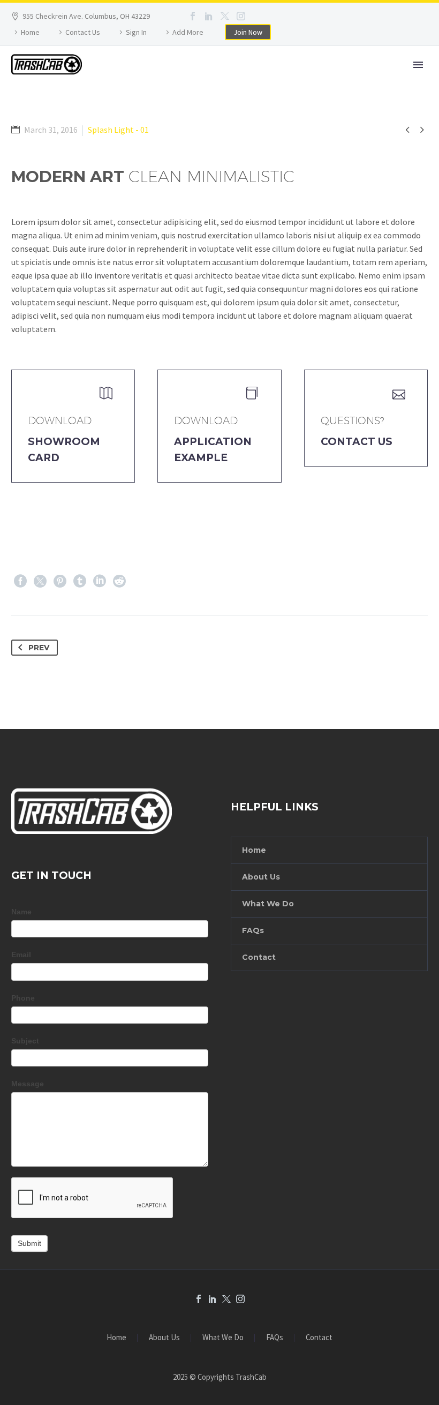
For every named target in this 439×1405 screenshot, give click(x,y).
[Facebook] (193, 16)
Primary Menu (418, 65)
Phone (23, 998)
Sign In (136, 32)
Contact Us (82, 32)
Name (21, 911)
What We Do (268, 903)
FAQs (253, 930)
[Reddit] (119, 581)
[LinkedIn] (209, 16)
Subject (25, 1040)
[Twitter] (225, 16)
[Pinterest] (60, 581)
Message (27, 1083)
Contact (259, 957)
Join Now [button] (247, 32)
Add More (187, 32)
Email (21, 954)
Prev (38, 647)
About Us (261, 877)
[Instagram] (241, 16)
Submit (29, 1243)
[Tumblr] (79, 581)
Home (30, 32)
